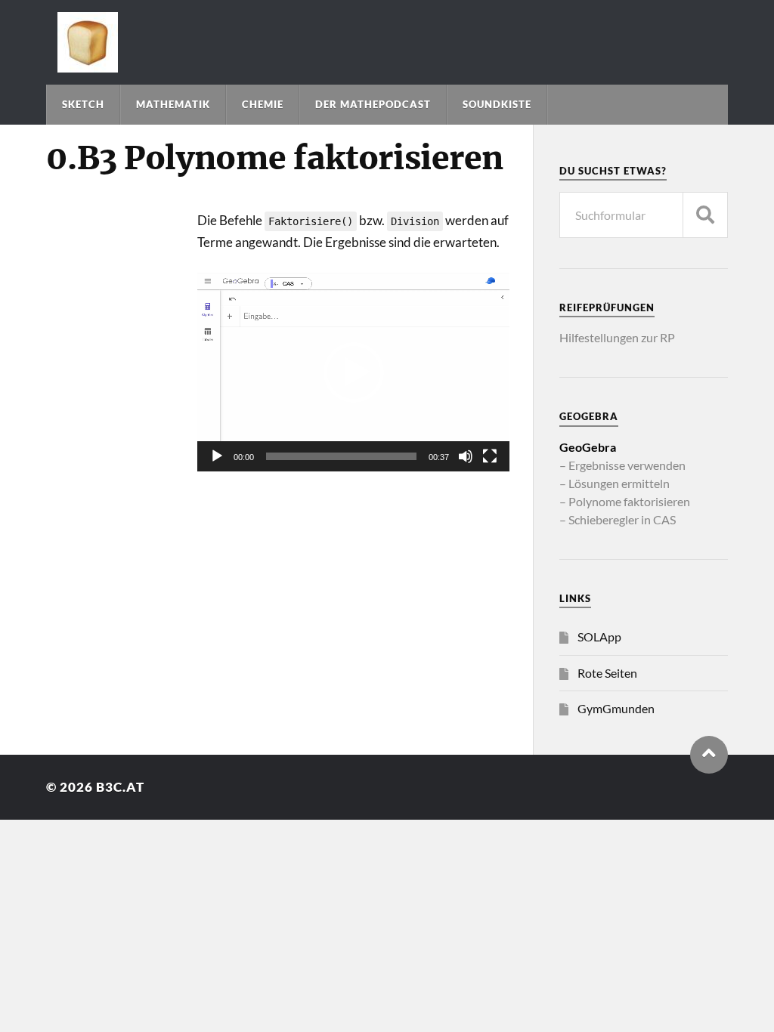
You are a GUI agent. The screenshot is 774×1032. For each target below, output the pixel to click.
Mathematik (173, 104)
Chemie (262, 104)
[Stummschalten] (465, 456)
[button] (354, 372)
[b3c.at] (387, 42)
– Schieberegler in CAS (617, 519)
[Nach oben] (709, 755)
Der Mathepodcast (373, 104)
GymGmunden (616, 708)
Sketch (83, 104)
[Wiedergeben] (216, 456)
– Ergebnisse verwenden (622, 465)
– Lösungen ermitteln (614, 483)
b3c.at (120, 787)
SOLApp (599, 636)
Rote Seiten (607, 673)
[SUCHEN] (705, 215)
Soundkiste (497, 104)
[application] (353, 372)
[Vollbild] (489, 456)
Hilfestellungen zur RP (617, 337)
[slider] (341, 456)
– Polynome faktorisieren (624, 501)
